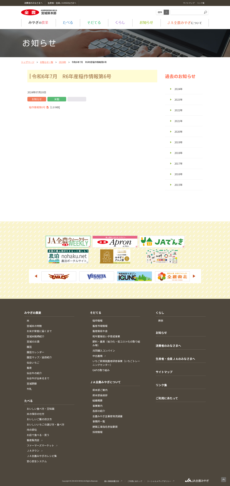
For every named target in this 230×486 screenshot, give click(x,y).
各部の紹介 (98, 411)
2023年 (178, 99)
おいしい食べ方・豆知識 (40, 409)
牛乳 (29, 389)
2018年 (178, 153)
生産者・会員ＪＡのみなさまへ (175, 359)
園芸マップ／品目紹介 (39, 357)
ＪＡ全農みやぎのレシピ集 (42, 456)
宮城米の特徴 (34, 326)
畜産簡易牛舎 (99, 331)
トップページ (27, 62)
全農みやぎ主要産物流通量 (107, 416)
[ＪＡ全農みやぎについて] (184, 23)
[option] (59, 276)
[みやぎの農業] (38, 23)
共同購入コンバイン (103, 350)
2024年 (62, 62)
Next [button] (194, 276)
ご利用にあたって (167, 398)
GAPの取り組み (101, 370)
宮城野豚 (32, 383)
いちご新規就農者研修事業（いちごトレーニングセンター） (116, 363)
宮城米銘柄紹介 (35, 336)
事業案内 (97, 406)
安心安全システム (37, 461)
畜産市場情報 (99, 326)
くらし (160, 313)
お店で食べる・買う (38, 435)
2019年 (178, 142)
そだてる (95, 313)
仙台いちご (33, 362)
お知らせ (161, 333)
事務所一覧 (98, 421)
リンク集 (161, 385)
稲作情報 (97, 320)
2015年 (178, 185)
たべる (28, 401)
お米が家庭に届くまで (39, 331)
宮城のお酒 (33, 341)
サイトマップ (164, 372)
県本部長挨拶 (99, 395)
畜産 (29, 368)
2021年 (178, 121)
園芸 (29, 347)
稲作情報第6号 (37, 107)
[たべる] (68, 23)
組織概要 (97, 400)
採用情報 (97, 432)
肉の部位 (32, 429)
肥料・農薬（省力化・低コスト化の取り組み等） (116, 343)
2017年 (178, 163)
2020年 (178, 131)
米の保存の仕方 (35, 414)
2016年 (178, 174)
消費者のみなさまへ (168, 345)
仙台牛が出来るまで (38, 378)
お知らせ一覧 (46, 62)
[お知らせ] (146, 23)
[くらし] (120, 23)
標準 (160, 12)
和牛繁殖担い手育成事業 (106, 336)
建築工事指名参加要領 (105, 426)
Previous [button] (35, 276)
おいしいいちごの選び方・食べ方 (45, 424)
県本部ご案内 (99, 390)
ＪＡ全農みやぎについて (105, 382)
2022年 (178, 110)
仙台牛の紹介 (34, 373)
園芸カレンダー (35, 352)
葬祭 (160, 320)
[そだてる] (94, 23)
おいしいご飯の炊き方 (39, 419)
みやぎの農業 (32, 313)
